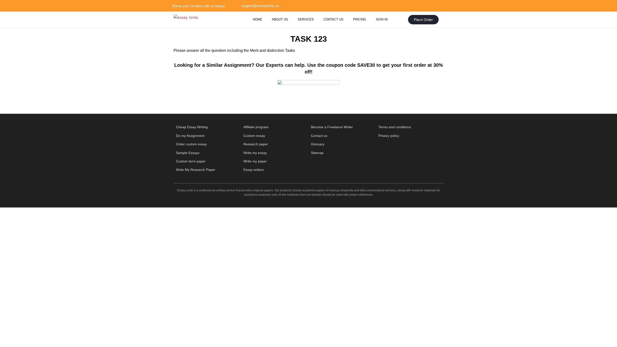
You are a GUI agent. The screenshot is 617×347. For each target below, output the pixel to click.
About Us (280, 19)
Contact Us (333, 19)
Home (257, 19)
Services (306, 19)
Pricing (359, 19)
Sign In (382, 19)
